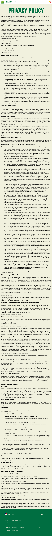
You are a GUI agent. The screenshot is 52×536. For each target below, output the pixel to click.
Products (15, 1)
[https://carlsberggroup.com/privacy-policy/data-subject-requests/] (16, 397)
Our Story (22, 1)
